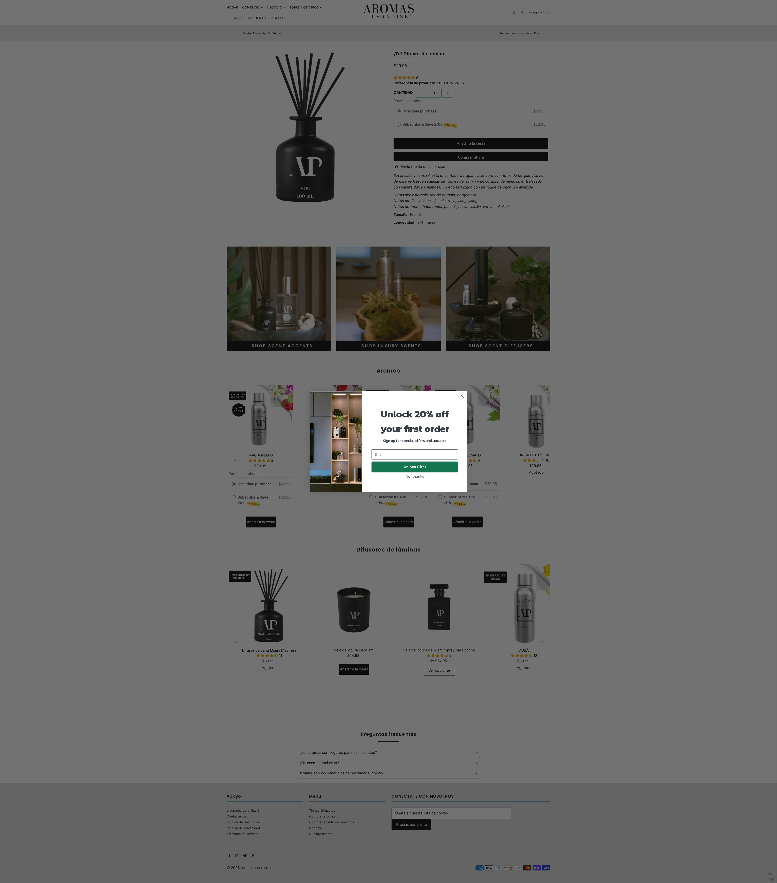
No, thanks (414, 476)
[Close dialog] (462, 396)
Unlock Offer (415, 467)
